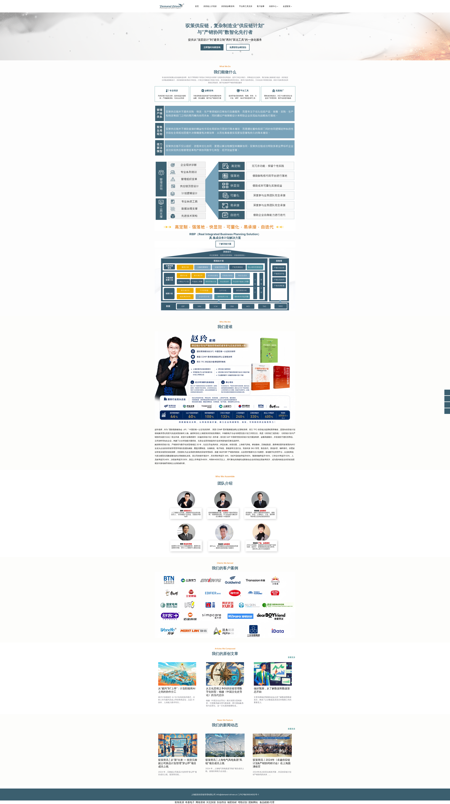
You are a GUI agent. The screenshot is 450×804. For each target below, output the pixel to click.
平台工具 (244, 90)
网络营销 (200, 802)
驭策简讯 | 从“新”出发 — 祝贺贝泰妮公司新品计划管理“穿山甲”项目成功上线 (177, 763)
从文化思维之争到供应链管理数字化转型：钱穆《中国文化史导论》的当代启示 (224, 692)
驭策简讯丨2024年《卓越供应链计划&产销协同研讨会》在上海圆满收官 (272, 763)
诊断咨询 (209, 90)
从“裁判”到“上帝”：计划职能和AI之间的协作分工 (176, 690)
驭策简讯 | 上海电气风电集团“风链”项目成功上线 (223, 761)
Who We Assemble (225, 476)
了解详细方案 (225, 244)
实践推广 (280, 90)
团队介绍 (225, 483)
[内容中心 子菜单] (277, 6)
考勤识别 (242, 802)
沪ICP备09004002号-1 (249, 794)
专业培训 (173, 90)
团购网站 (253, 802)
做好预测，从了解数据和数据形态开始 (272, 690)
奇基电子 (190, 802)
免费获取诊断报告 (237, 47)
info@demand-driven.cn (226, 794)
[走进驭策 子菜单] (291, 6)
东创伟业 (221, 802)
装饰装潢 (179, 802)
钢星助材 (232, 802)
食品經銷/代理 (266, 802)
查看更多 (291, 657)
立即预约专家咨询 (212, 47)
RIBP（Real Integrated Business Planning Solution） (225, 234)
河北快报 (211, 802)
